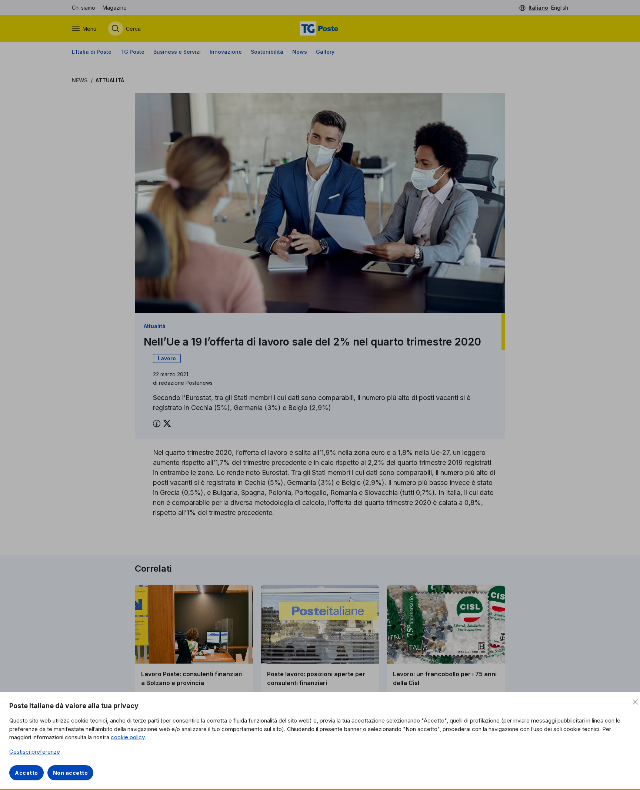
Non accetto (70, 773)
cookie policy (127, 737)
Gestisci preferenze (34, 751)
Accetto (26, 773)
